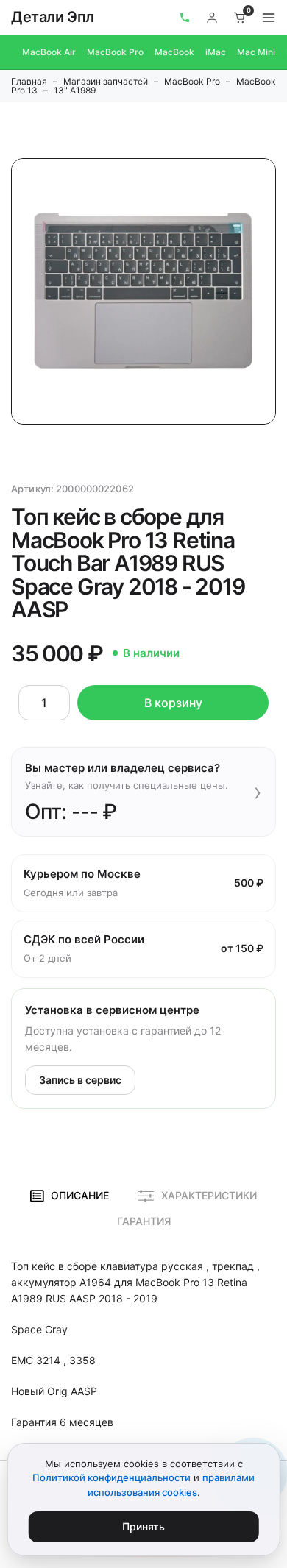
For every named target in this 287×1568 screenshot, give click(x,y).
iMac (215, 51)
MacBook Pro (115, 51)
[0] (240, 17)
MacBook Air (49, 51)
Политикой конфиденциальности (111, 1477)
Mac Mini (256, 51)
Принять (143, 1526)
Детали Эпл (52, 17)
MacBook (174, 51)
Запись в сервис (80, 1080)
